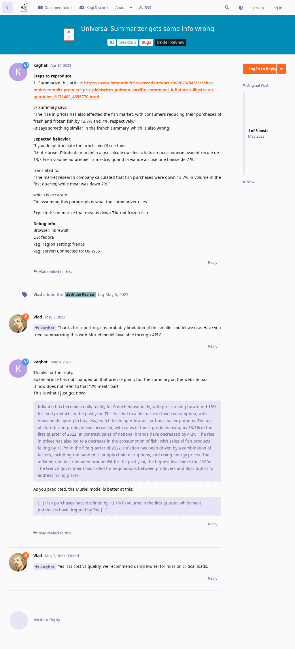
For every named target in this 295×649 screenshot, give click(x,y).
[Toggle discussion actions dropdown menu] (281, 69)
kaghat (47, 328)
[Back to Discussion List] (7, 7)
